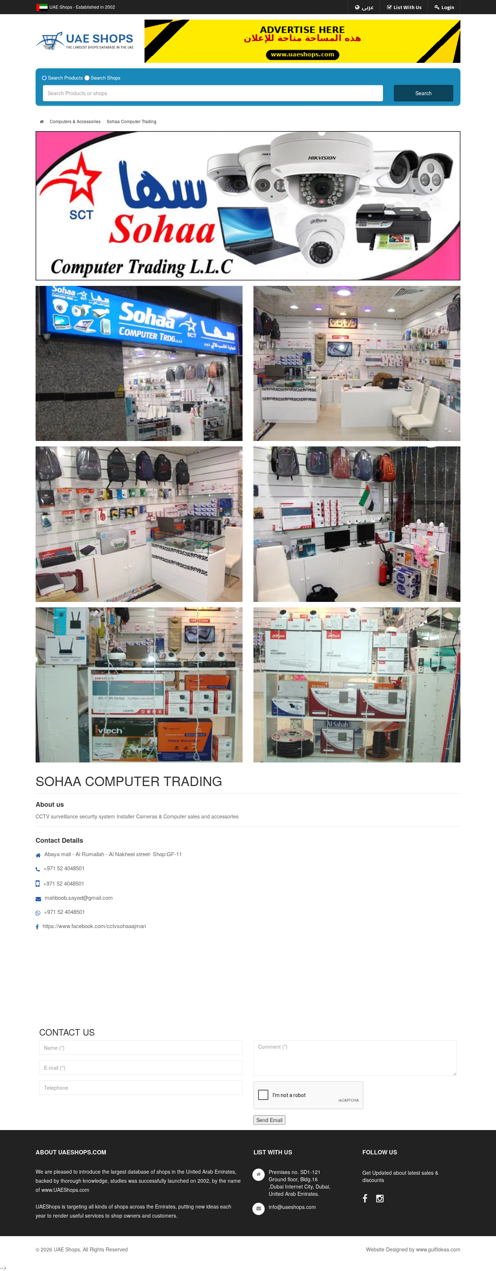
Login (448, 7)
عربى (368, 7)
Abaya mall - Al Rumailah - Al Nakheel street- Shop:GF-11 (113, 854)
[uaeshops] (85, 39)
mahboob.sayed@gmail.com (79, 897)
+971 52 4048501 (64, 868)
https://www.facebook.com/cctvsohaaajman (94, 926)
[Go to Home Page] (41, 121)
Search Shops (106, 77)
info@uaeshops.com (292, 1206)
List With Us (408, 7)
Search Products (65, 77)
